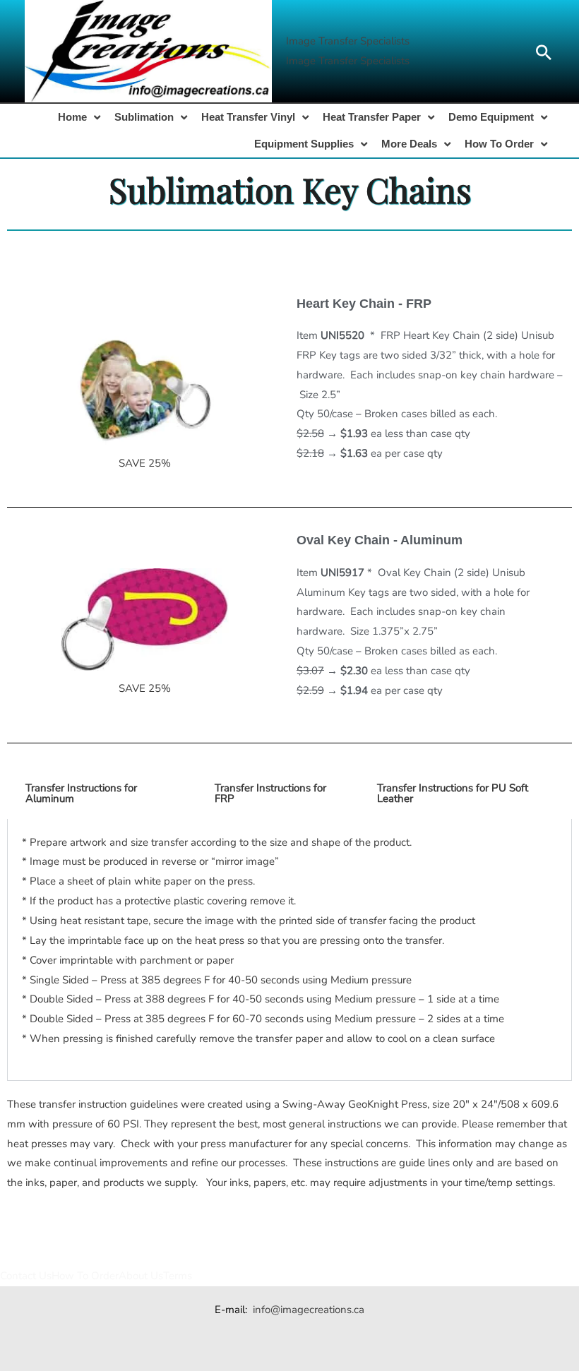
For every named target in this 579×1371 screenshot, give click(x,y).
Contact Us (26, 1276)
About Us (141, 1276)
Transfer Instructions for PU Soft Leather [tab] (452, 793)
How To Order (85, 1276)
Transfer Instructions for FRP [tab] (270, 793)
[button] (348, 42)
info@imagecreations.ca (308, 1310)
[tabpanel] (289, 950)
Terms (177, 1276)
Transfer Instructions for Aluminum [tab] (81, 793)
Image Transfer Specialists (348, 61)
